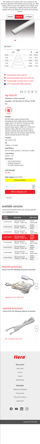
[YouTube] (16, 408)
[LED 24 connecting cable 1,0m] (20, 326)
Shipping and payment (20, 389)
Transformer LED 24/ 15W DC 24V (14, 297)
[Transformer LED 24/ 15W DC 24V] (20, 284)
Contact (20, 376)
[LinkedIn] (21, 408)
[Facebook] (11, 408)
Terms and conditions (20, 397)
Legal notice (20, 401)
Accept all (19, 17)
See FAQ (7, 173)
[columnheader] (7, 217)
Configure (28, 17)
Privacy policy (20, 393)
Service (20, 372)
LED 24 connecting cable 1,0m (13, 339)
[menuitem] (20, 389)
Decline (10, 17)
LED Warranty (20, 380)
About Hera (20, 368)
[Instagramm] (26, 408)
